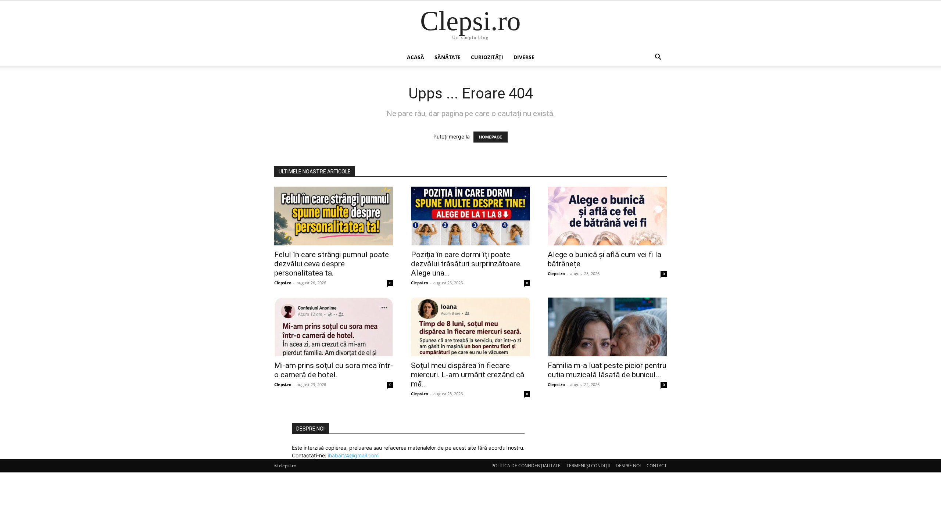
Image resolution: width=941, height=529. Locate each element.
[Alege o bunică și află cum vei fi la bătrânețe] (607, 216)
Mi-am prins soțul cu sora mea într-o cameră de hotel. (333, 370)
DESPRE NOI (628, 466)
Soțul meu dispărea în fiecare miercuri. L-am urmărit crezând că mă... (467, 374)
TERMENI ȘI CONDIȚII (588, 466)
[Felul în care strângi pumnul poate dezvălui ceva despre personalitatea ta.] (333, 216)
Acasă (415, 57)
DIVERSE (524, 57)
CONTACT (657, 466)
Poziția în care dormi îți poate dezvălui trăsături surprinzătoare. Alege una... (466, 263)
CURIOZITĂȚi (487, 57)
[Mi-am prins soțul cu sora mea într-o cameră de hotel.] (333, 327)
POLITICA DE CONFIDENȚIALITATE (526, 466)
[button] (658, 57)
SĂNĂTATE (447, 57)
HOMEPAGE (490, 137)
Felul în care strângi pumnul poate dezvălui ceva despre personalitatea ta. (331, 263)
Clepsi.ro (282, 282)
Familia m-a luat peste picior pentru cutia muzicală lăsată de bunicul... (607, 370)
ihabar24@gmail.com (353, 455)
